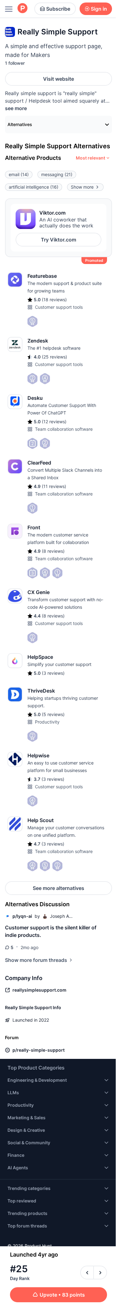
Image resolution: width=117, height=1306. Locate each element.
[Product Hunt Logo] (22, 8)
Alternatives (19, 124)
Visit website (58, 79)
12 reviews (54, 421)
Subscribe (58, 9)
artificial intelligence (33, 187)
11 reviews (54, 486)
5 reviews (53, 714)
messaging (56, 174)
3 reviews (53, 673)
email (19, 174)
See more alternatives (58, 888)
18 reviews (54, 299)
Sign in (99, 9)
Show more (82, 187)
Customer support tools (59, 307)
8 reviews (53, 551)
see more (16, 108)
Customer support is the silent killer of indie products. (50, 931)
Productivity (47, 721)
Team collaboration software (64, 429)
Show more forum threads (36, 960)
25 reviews (54, 356)
